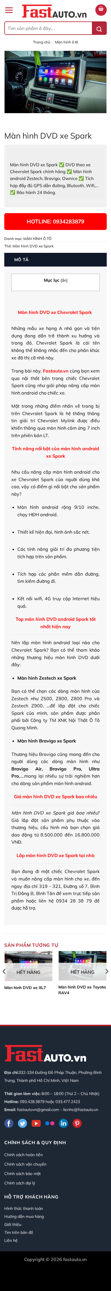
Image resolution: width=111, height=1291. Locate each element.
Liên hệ (11, 1240)
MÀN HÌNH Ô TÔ (66, 42)
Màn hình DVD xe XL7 (25, 987)
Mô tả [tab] (21, 259)
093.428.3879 (32, 1101)
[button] (8, 10)
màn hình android (72, 472)
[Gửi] (99, 28)
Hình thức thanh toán (23, 1208)
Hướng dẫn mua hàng (24, 1216)
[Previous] (4, 983)
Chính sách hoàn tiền (23, 1154)
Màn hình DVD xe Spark (33, 246)
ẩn (64, 280)
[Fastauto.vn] (54, 11)
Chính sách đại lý (19, 1183)
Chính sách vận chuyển (25, 1164)
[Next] (106, 983)
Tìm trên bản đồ (18, 1232)
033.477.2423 (68, 1101)
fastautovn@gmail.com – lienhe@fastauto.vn (57, 1109)
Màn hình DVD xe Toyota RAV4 (82, 989)
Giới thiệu (12, 1224)
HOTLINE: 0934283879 (55, 221)
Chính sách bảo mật (22, 1173)
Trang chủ (41, 42)
